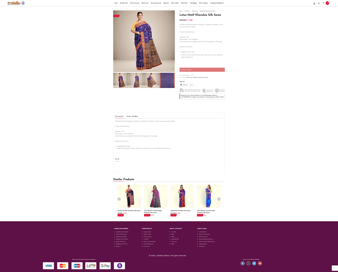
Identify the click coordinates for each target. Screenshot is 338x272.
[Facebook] (242, 263)
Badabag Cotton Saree (122, 244)
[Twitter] (254, 263)
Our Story (173, 232)
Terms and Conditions (204, 234)
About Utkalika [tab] (132, 116)
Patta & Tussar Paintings (149, 241)
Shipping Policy (203, 244)
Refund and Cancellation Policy (207, 241)
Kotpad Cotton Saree (121, 236)
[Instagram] (248, 263)
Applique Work (147, 232)
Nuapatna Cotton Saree (122, 239)
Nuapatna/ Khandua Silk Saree (207, 11)
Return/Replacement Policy (206, 239)
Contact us (174, 241)
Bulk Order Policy (203, 236)
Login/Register (202, 232)
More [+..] (118, 246)
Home (181, 11)
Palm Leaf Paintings (148, 244)
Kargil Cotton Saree (121, 241)
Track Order (202, 246)
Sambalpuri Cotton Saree (122, 232)
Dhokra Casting (147, 236)
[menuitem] (116, 3)
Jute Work (146, 239)
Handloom (187, 11)
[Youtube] (260, 263)
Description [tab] (119, 116)
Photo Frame (147, 246)
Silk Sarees (195, 11)
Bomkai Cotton (119, 234)
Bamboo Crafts (147, 234)
